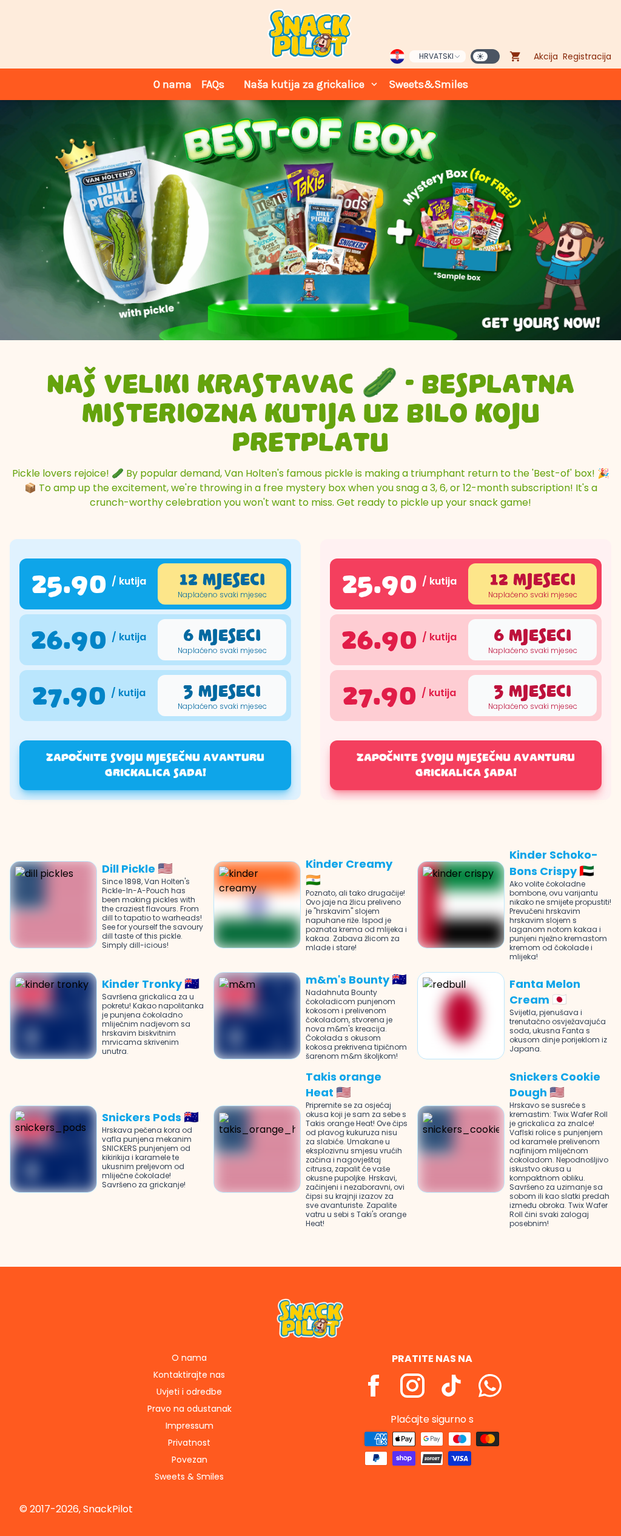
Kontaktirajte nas (189, 1375)
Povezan (189, 1460)
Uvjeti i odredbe (189, 1392)
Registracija (587, 56)
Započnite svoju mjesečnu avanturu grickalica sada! (155, 765)
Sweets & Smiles (189, 1477)
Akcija (546, 56)
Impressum (189, 1426)
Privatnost (189, 1443)
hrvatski (436, 56)
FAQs (212, 84)
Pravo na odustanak (189, 1409)
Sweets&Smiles (428, 84)
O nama (172, 84)
